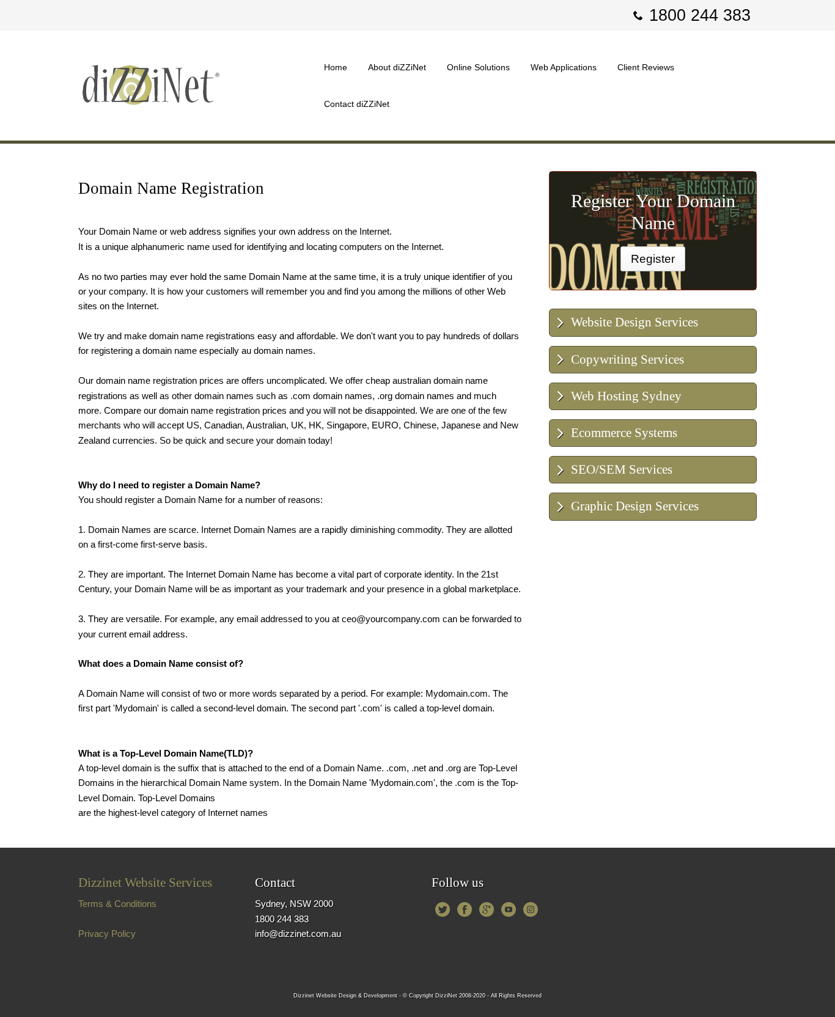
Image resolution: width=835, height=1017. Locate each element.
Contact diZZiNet (356, 104)
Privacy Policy (107, 933)
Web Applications (564, 67)
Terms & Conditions (117, 903)
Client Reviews (645, 67)
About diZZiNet (397, 67)
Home (335, 67)
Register (653, 258)
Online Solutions (478, 67)
